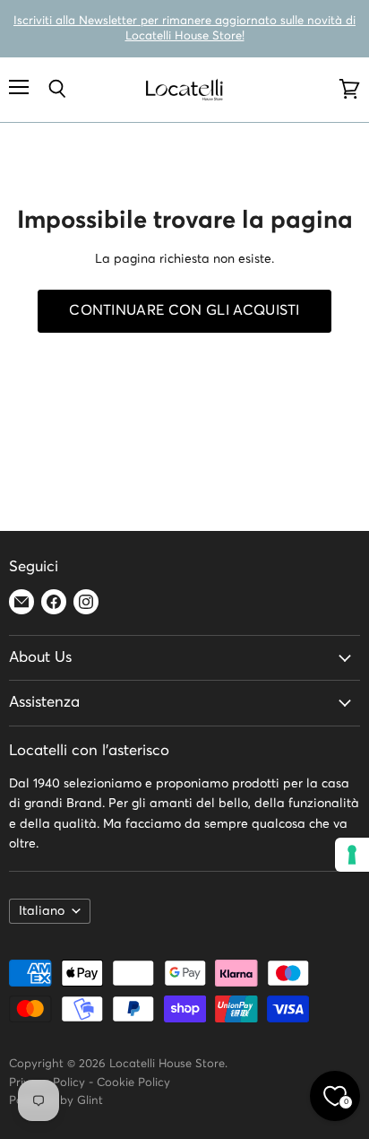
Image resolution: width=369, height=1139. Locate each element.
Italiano (41, 911)
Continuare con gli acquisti (184, 310)
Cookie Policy (133, 1083)
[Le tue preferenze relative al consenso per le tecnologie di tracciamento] (352, 855)
